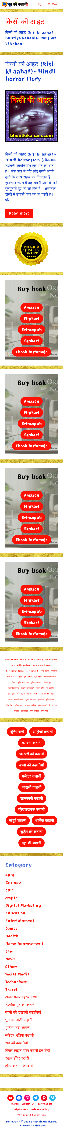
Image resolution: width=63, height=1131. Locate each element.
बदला (52, 694)
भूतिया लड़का (19, 705)
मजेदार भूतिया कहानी (19, 1035)
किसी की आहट (11, 676)
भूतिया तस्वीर (50, 699)
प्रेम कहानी (21, 694)
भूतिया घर (41, 699)
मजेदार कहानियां (30, 705)
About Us (28, 1103)
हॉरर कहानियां (34, 711)
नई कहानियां (50, 688)
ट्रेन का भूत (47, 682)
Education (15, 913)
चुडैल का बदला (36, 682)
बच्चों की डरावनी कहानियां (23, 1012)
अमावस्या (54, 671)
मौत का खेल (53, 705)
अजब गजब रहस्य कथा (21, 997)
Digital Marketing (23, 905)
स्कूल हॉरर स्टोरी (17, 1058)
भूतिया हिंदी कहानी (17, 1027)
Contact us (45, 1103)
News (10, 958)
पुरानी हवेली (11, 694)
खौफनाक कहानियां (50, 676)
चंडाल (13, 682)
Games (11, 928)
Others (11, 966)
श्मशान (16, 711)
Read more (19, 213)
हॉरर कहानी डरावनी (19, 1065)
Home (15, 1103)
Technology (16, 981)
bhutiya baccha (27, 659)
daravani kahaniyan (20, 665)
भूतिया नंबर (9, 705)
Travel (11, 989)
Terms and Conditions (31, 1115)
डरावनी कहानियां (13, 688)
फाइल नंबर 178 (32, 694)
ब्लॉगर (10, 699)
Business (13, 882)
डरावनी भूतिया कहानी (27, 688)
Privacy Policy (40, 1109)
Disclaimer (21, 1109)
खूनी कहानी (37, 676)
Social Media (17, 974)
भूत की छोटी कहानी (18, 1020)
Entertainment (19, 920)
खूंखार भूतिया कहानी (25, 676)
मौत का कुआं (42, 705)
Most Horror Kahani (42, 665)
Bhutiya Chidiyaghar (47, 659)
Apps (10, 874)
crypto (11, 897)
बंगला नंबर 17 (44, 694)
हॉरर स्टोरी (44, 711)
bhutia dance (11, 659)
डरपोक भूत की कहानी (20, 1004)
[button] (39, 4)
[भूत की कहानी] (15, 4)
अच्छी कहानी (45, 671)
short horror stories (14, 671)
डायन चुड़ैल (40, 688)
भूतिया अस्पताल (30, 699)
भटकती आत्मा (18, 699)
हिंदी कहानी (24, 711)
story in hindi (32, 671)
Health (12, 936)
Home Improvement (24, 943)
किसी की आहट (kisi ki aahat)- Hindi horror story (30, 71)
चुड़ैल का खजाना (23, 682)
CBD (9, 890)
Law (9, 951)
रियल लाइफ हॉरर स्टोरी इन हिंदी (27, 1050)
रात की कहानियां (16, 1042)
